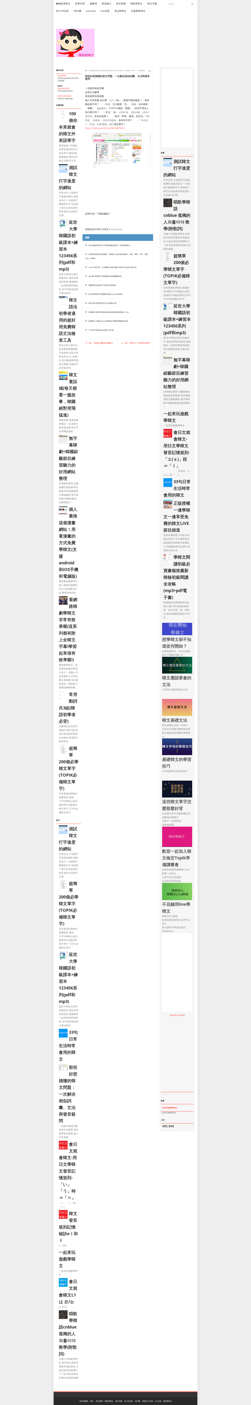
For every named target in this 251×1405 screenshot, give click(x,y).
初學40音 (80, 3)
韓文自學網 (62, 75)
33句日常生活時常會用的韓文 (68, 1045)
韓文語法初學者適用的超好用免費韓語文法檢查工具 (68, 320)
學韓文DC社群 (147, 1401)
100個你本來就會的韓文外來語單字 (68, 127)
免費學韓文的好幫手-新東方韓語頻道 (102, 285)
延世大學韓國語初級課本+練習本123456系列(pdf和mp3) (177, 319)
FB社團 (77, 10)
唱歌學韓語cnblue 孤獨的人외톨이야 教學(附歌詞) (68, 1333)
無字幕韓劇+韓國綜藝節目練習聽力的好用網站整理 (68, 458)
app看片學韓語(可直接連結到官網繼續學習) (105, 276)
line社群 (105, 10)
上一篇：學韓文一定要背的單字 (135, 343)
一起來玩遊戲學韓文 (67, 1258)
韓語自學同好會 (63, 88)
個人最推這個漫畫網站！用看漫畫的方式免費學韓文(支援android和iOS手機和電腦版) (68, 542)
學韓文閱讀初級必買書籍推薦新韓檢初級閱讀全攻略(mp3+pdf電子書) (176, 577)
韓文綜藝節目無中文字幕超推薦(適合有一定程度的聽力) (109, 245)
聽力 (92, 1401)
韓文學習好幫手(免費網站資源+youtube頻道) (105, 294)
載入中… (165, 1094)
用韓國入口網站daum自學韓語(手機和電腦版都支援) (108, 321)
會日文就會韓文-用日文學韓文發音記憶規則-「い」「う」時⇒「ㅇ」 (68, 1170)
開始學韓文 (64, 3)
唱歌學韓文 (136, 3)
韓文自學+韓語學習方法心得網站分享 (103, 303)
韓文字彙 (152, 3)
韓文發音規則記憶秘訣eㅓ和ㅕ (68, 1227)
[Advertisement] (147, 43)
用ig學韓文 (120, 10)
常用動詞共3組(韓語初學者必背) (68, 707)
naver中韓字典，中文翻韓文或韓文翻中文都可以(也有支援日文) (113, 267)
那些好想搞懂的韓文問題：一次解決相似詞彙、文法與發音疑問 (68, 1094)
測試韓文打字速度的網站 (176, 167)
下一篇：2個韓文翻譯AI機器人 (99, 343)
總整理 (93, 3)
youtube (91, 10)
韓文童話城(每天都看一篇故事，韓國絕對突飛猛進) (68, 395)
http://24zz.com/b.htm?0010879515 (105, 128)
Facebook (116, 229)
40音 (81, 1401)
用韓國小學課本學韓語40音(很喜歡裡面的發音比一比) (109, 312)
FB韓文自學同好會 (64, 96)
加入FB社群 (62, 10)
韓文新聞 (121, 3)
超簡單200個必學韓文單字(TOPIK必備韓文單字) (68, 768)
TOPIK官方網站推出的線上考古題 (101, 330)
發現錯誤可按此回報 (177, 1015)
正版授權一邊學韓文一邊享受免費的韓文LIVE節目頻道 (176, 516)
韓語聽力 (106, 3)
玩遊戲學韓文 (138, 10)
